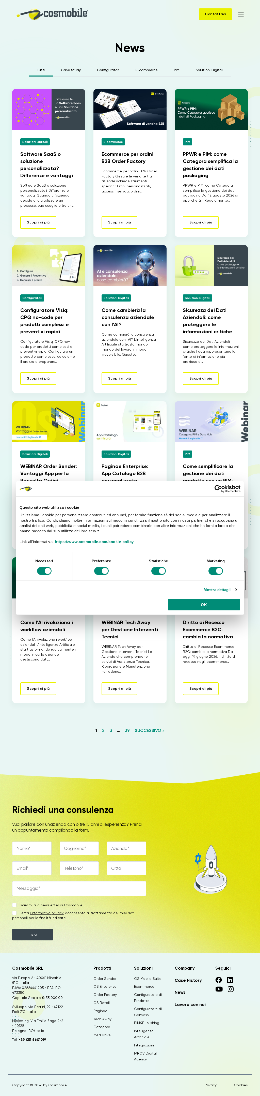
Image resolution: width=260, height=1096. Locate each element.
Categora (101, 1027)
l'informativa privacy (46, 913)
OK (204, 605)
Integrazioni (144, 1045)
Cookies (241, 1085)
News (180, 992)
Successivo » (150, 730)
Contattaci (215, 14)
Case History (188, 980)
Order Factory (105, 995)
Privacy (211, 1085)
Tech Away (102, 1019)
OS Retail (101, 1003)
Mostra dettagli (217, 589)
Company (185, 968)
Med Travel (102, 1035)
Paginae (100, 1011)
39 (127, 730)
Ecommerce (144, 986)
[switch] (101, 571)
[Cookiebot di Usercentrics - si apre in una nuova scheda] (218, 488)
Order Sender (104, 979)
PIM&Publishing (146, 1023)
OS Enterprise (105, 986)
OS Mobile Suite (147, 979)
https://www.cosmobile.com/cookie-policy (94, 541)
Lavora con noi (190, 1004)
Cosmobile (57, 1085)
